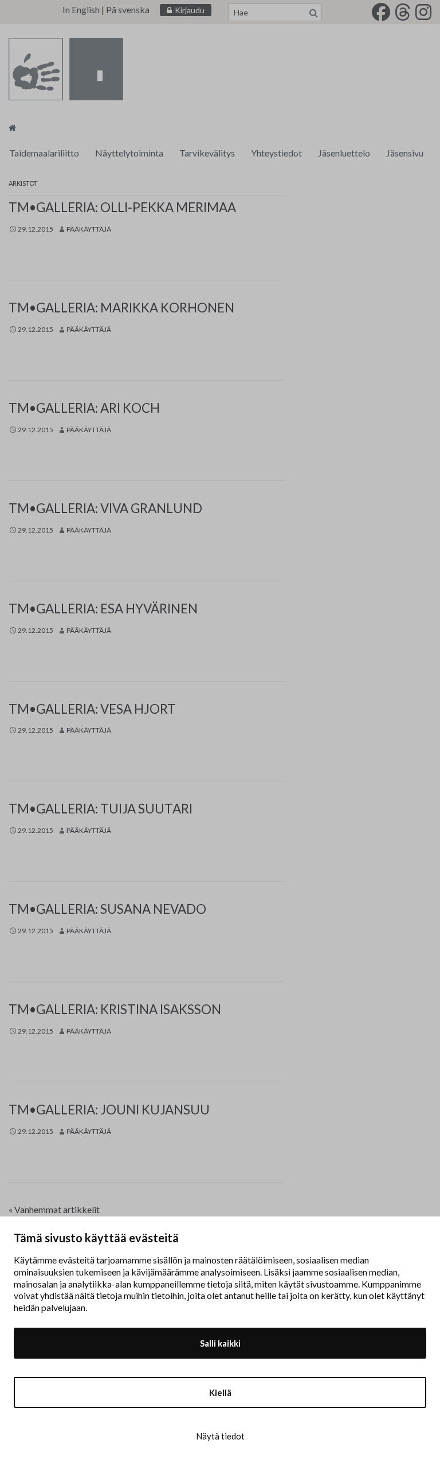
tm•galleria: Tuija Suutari (100, 808)
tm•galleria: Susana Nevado (107, 909)
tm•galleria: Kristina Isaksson (115, 1009)
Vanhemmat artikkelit (54, 1209)
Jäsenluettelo (344, 152)
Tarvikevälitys (207, 152)
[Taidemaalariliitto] (12, 127)
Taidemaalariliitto (44, 152)
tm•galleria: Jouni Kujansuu (109, 1109)
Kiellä (220, 1392)
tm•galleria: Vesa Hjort (92, 709)
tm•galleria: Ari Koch (84, 408)
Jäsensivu (404, 152)
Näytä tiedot (220, 1436)
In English (81, 9)
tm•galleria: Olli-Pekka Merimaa (122, 207)
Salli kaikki (220, 1343)
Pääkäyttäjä (88, 229)
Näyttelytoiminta (129, 152)
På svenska (128, 9)
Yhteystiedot (276, 152)
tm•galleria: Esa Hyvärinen (103, 608)
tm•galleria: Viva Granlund (105, 508)
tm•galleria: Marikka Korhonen (121, 307)
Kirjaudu (190, 10)
